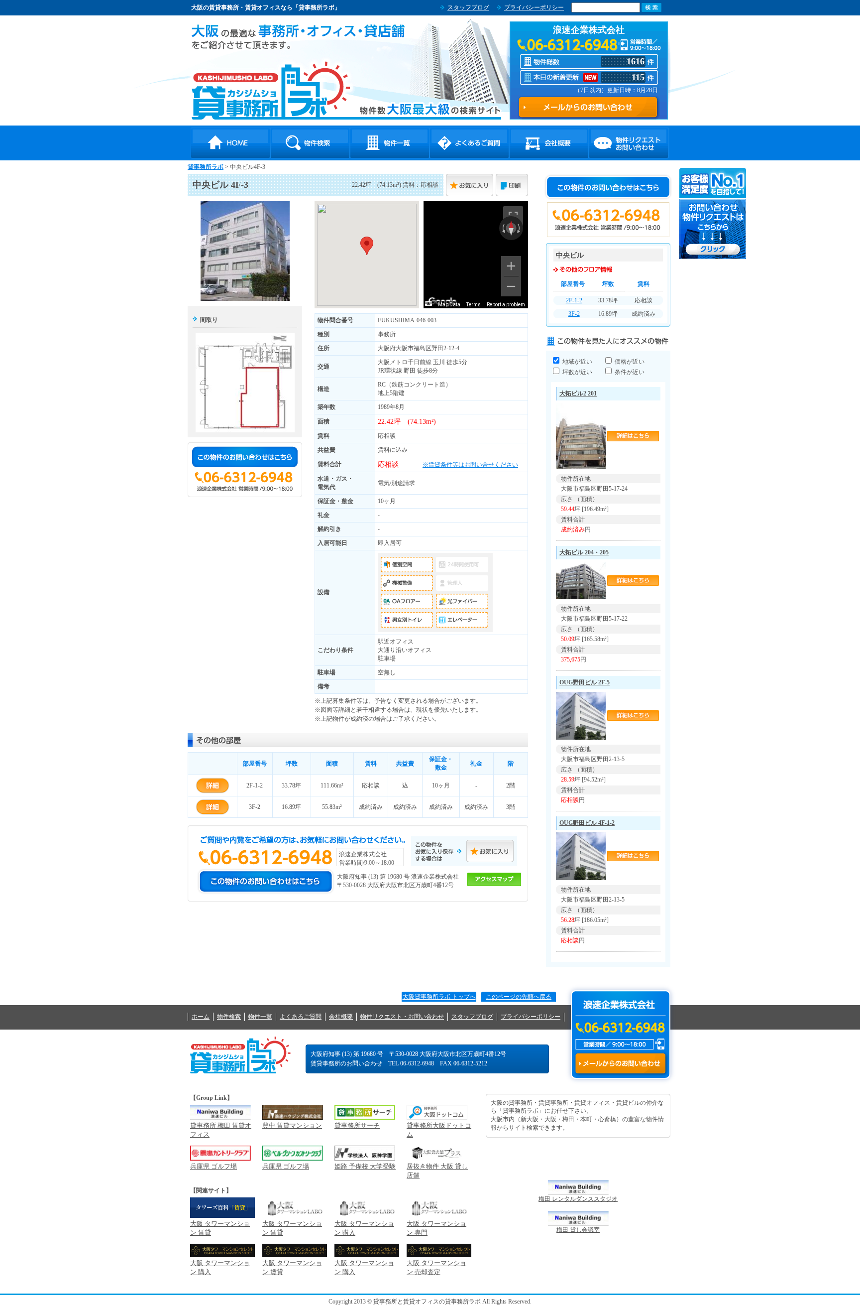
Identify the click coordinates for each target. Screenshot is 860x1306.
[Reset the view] (511, 228)
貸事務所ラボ (271, 90)
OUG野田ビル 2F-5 (584, 682)
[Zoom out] (511, 286)
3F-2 (574, 313)
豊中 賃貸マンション (292, 1125)
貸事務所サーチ (357, 1125)
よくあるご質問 (469, 143)
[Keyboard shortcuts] (428, 303)
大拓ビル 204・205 (584, 552)
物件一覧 (390, 143)
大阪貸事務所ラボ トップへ (439, 996)
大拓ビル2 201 (578, 393)
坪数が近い (576, 372)
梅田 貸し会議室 (578, 1229)
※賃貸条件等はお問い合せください (470, 464)
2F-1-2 (574, 300)
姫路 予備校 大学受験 (365, 1166)
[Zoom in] (511, 266)
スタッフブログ (468, 7)
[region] (476, 254)
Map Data (449, 304)
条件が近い (629, 372)
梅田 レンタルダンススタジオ (578, 1198)
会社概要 (549, 143)
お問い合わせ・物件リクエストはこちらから (713, 213)
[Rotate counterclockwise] (502, 228)
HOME (230, 143)
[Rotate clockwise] (519, 228)
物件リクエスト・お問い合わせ (628, 143)
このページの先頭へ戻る (518, 996)
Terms (473, 304)
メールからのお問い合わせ (620, 1063)
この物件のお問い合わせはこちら (245, 456)
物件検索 (310, 143)
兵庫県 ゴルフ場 (213, 1166)
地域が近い (576, 361)
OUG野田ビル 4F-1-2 (587, 822)
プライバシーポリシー (534, 7)
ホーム (201, 1016)
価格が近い (629, 361)
